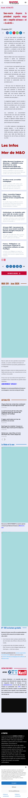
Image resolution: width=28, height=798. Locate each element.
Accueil (3, 7)
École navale (5, 658)
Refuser (14, 787)
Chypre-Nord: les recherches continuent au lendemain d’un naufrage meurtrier (13, 404)
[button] (26, 767)
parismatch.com (8, 684)
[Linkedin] (20, 32)
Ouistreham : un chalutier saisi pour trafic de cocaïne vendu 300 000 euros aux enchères (14, 214)
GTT (19, 686)
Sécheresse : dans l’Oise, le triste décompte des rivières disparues (11, 433)
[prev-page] (2, 260)
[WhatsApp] (17, 32)
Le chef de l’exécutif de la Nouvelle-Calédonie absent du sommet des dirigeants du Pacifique (11, 412)
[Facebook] (7, 32)
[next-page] (5, 260)
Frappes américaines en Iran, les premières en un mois (10, 420)
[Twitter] (10, 32)
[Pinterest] (14, 32)
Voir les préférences (14, 791)
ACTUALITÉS (9, 7)
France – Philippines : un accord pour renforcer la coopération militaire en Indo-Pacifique (13, 246)
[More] (23, 32)
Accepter (14, 783)
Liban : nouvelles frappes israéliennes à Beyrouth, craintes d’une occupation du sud (13, 197)
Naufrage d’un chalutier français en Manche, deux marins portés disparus (12, 426)
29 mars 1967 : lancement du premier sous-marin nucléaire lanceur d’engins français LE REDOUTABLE (13, 230)
